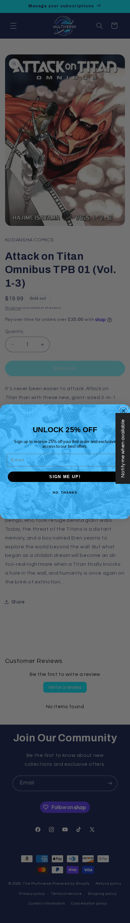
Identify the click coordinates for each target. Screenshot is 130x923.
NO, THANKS (65, 492)
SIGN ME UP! (65, 476)
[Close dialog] (123, 411)
